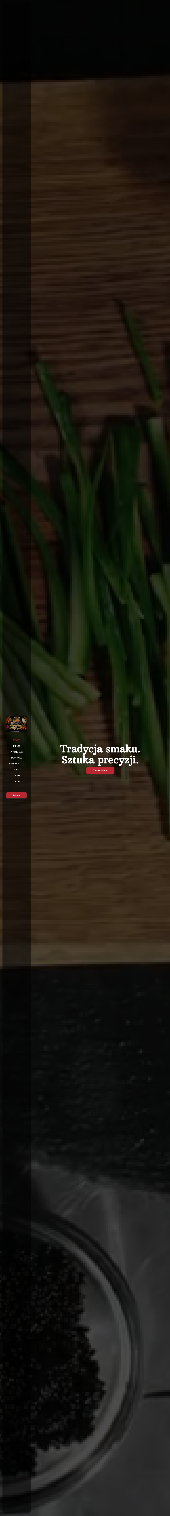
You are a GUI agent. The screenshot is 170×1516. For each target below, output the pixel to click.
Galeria (16, 769)
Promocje (16, 752)
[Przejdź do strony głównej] (16, 724)
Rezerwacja (16, 763)
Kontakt (16, 781)
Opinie (16, 775)
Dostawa (16, 758)
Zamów (16, 795)
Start (16, 740)
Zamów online (100, 770)
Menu (16, 746)
